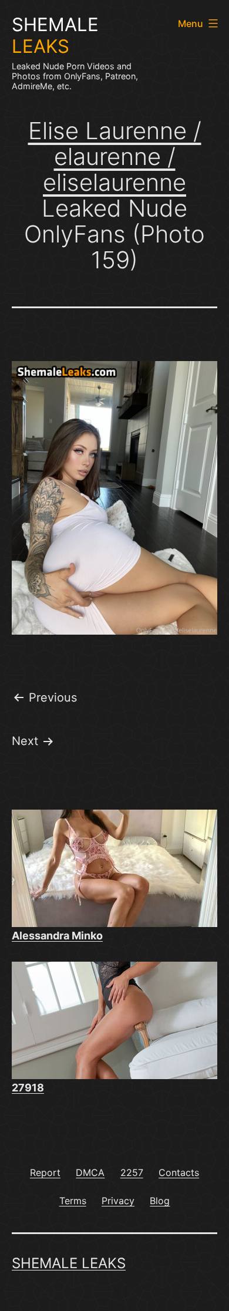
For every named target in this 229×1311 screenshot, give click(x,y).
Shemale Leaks (69, 1263)
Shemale (55, 36)
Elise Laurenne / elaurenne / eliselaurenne (114, 156)
